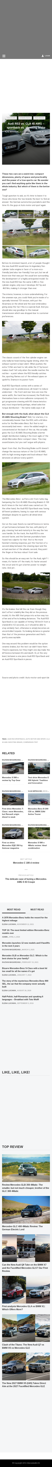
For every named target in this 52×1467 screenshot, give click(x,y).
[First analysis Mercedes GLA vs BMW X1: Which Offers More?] (26, 1289)
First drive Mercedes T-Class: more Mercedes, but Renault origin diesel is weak (13, 813)
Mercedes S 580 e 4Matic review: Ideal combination (37, 845)
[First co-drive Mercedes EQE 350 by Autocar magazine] (13, 833)
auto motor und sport (36, 739)
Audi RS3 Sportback (16, 739)
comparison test (30, 742)
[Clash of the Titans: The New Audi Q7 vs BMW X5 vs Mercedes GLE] (26, 1328)
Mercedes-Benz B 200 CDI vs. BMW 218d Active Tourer (38, 811)
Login (47, 56)
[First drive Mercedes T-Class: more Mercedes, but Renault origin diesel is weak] (13, 799)
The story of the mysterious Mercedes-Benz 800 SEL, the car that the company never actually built (25, 984)
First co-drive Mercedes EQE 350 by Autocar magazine (12, 845)
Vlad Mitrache (12, 132)
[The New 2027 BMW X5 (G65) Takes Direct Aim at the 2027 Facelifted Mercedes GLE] (26, 1366)
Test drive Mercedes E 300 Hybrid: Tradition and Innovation (38, 780)
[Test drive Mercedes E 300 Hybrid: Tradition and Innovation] (39, 768)
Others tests (25, 118)
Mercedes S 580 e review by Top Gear (11, 778)
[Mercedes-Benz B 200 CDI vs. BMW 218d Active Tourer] (39, 799)
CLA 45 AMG (11, 118)
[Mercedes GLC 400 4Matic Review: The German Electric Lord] (26, 1209)
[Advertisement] (26, 26)
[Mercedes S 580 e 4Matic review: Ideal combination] (39, 833)
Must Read (37, 909)
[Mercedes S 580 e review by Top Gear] (13, 768)
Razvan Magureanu (11, 760)
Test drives (39, 118)
